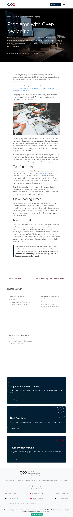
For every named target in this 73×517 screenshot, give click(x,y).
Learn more (15, 428)
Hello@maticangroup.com (36, 486)
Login (13, 399)
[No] (71, 512)
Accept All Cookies (37, 514)
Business (10, 53)
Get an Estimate (55, 4)
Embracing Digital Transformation (19, 335)
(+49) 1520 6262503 (62, 499)
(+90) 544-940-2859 (37, 499)
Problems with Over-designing (23, 53)
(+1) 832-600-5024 (36, 488)
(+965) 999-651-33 (13, 499)
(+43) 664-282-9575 (62, 493)
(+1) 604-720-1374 (37, 493)
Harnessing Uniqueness (16, 297)
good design (43, 173)
